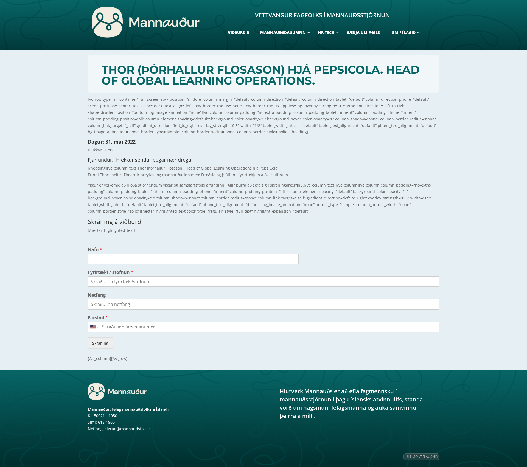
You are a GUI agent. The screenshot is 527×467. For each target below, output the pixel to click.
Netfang (98, 295)
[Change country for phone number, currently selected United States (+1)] (94, 327)
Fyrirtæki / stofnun (110, 272)
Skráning (100, 343)
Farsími (98, 318)
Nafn (95, 249)
